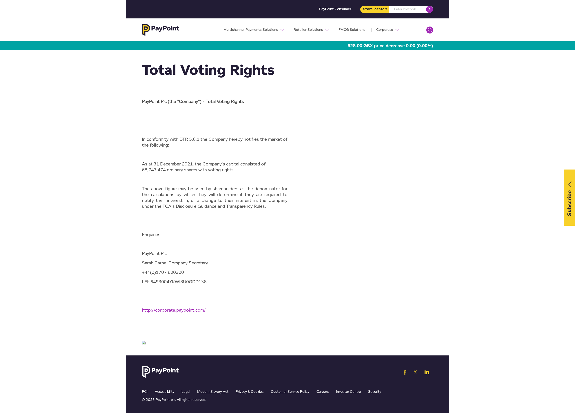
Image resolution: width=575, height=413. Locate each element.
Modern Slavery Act (212, 392)
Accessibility (164, 392)
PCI (145, 392)
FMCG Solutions (351, 30)
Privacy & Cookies (250, 392)
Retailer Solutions (308, 30)
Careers (322, 392)
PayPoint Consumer (335, 9)
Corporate (384, 30)
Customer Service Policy (290, 392)
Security (374, 392)
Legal (185, 392)
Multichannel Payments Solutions (250, 30)
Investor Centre (348, 392)
